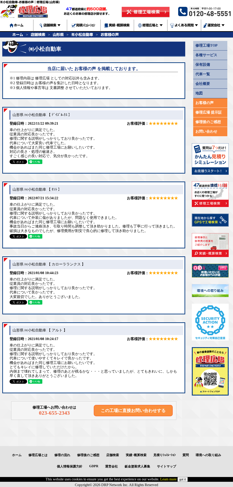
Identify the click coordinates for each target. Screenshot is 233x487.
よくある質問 (186, 25)
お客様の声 (110, 34)
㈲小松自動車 (82, 34)
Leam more (168, 479)
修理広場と (152, 25)
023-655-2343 (54, 413)
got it (182, 479)
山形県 (58, 34)
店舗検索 (52, 25)
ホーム (17, 34)
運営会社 (216, 25)
